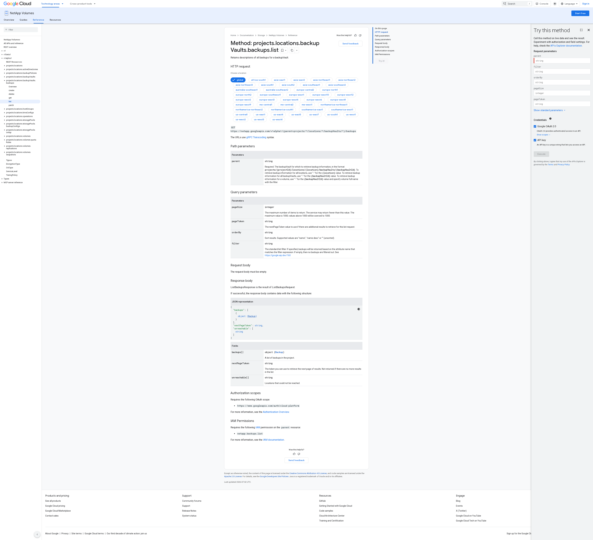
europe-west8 (338, 99)
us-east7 (314, 114)
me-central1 (265, 104)
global (240, 80)
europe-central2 (305, 89)
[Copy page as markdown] (292, 50)
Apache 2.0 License (233, 476)
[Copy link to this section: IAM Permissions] (257, 421)
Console (544, 3)
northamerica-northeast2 (249, 109)
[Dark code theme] (358, 309)
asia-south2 (288, 84)
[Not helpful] (360, 35)
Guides (23, 19)
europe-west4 (290, 99)
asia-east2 (299, 80)
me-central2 (286, 104)
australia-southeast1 (247, 89)
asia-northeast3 (244, 84)
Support (186, 506)
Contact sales (52, 515)
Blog (458, 501)
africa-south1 (258, 80)
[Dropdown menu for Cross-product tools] (95, 3)
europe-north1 (330, 89)
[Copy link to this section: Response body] (255, 281)
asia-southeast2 (337, 84)
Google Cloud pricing (55, 506)
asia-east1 (279, 80)
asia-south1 (267, 84)
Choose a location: (239, 73)
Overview (9, 19)
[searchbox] (21, 29)
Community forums (191, 501)
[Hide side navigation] (37, 534)
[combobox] (517, 3)
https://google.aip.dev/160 (278, 255)
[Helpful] (355, 35)
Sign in (585, 3)
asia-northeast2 (346, 80)
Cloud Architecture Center (332, 515)
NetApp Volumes (22, 13)
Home (233, 35)
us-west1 (351, 114)
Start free (580, 13)
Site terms (76, 533)
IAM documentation (273, 439)
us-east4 (278, 114)
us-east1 (260, 114)
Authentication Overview (276, 411)
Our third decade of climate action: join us (127, 533)
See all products (53, 501)
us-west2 (241, 119)
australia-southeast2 (277, 89)
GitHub (322, 501)
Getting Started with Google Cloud (335, 506)
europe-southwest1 (270, 94)
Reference (38, 19)
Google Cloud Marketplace (58, 511)
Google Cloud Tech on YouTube (471, 520)
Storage (261, 35)
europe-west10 (320, 94)
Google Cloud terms (94, 533)
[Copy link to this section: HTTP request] (253, 67)
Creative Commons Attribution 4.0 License (308, 473)
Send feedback (351, 43)
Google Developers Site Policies (274, 476)
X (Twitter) (461, 511)
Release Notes (189, 511)
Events (459, 506)
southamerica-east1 (312, 109)
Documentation (247, 35)
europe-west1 (296, 94)
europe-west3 (267, 99)
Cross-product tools (81, 3)
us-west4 (277, 119)
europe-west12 (345, 94)
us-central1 (242, 114)
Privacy (65, 533)
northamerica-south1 (282, 109)
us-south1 (332, 114)
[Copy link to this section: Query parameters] (260, 192)
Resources (55, 19)
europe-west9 (243, 104)
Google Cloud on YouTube (468, 515)
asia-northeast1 (321, 80)
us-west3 (259, 119)
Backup (252, 316)
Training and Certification (331, 520)
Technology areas (50, 3)
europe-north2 (243, 94)
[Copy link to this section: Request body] (253, 265)
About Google (52, 533)
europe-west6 (314, 99)
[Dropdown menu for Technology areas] (63, 3)
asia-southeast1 (311, 84)
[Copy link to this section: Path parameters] (258, 146)
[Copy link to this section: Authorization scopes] (264, 393)
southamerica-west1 (342, 109)
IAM (258, 427)
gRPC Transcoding (256, 137)
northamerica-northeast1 (334, 104)
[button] (20, 51)
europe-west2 (243, 99)
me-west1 (307, 104)
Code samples (326, 511)
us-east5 (296, 114)
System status (189, 515)
